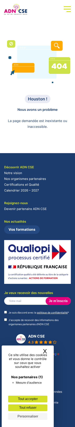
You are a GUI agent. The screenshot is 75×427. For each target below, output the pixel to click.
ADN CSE (36, 336)
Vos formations (22, 229)
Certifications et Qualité (21, 185)
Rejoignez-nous (16, 203)
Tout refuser (27, 407)
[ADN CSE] (15, 9)
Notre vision (13, 173)
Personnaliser (28, 416)
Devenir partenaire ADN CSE (25, 209)
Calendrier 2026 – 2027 (21, 190)
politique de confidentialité (52, 312)
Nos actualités (15, 221)
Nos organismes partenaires (25, 179)
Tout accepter (28, 399)
